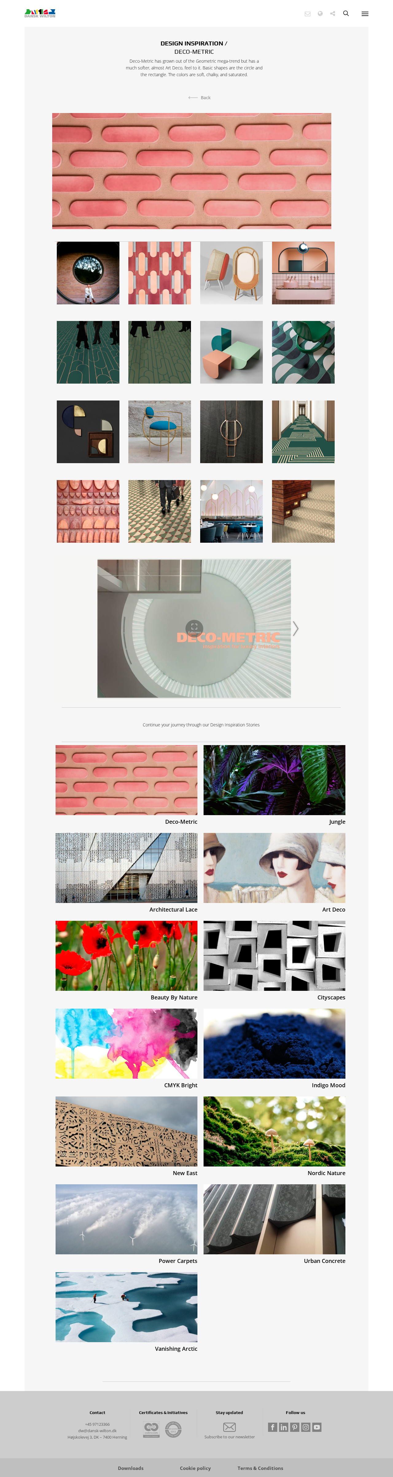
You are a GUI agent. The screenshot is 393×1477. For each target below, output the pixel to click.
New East (185, 1173)
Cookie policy (195, 1468)
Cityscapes (331, 997)
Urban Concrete (324, 1260)
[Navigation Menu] (365, 13)
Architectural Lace (173, 909)
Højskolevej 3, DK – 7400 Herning (97, 1437)
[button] (307, 13)
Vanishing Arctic (176, 1348)
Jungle (337, 821)
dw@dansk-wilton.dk (97, 1430)
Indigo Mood (328, 1085)
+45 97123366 (97, 1424)
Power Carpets (178, 1260)
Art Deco (333, 909)
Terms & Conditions (260, 1468)
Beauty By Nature (174, 997)
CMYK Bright (180, 1085)
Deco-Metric (181, 821)
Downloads (130, 1468)
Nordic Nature (326, 1173)
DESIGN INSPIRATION (192, 43)
